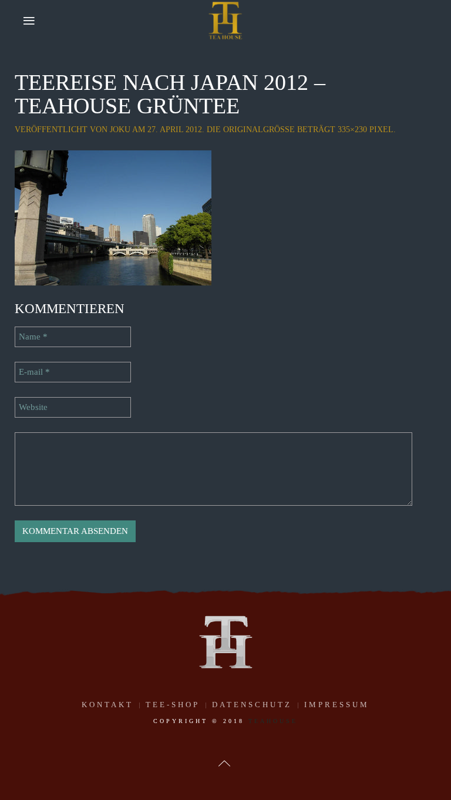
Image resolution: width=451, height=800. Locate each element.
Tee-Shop (173, 704)
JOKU (120, 129)
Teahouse (273, 721)
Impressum (336, 704)
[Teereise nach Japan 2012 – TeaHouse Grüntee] (113, 216)
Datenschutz (252, 704)
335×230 (352, 129)
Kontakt (107, 704)
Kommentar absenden (75, 531)
